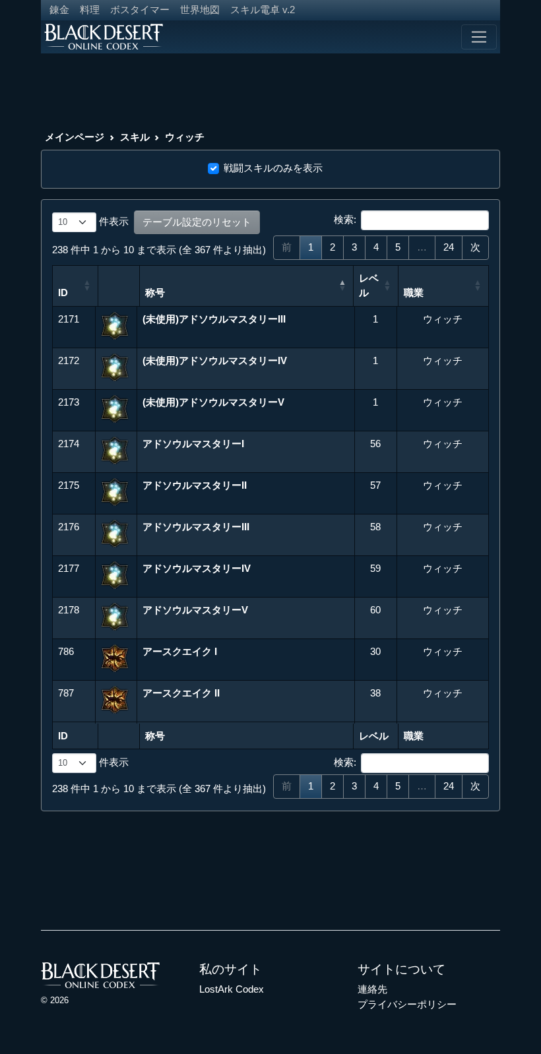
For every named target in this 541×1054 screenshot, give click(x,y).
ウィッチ (185, 136)
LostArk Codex (231, 989)
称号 (155, 292)
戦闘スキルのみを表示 (273, 167)
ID (63, 292)
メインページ (74, 136)
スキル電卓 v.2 (262, 9)
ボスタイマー (140, 9)
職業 (414, 292)
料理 (90, 9)
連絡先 (372, 989)
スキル (135, 136)
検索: (345, 219)
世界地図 (200, 9)
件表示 (112, 221)
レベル (369, 285)
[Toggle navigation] (479, 36)
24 (448, 247)
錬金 (59, 9)
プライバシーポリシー (407, 1004)
